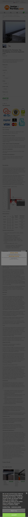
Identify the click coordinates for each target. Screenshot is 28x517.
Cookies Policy (6, 507)
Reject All (14, 511)
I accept (14, 515)
